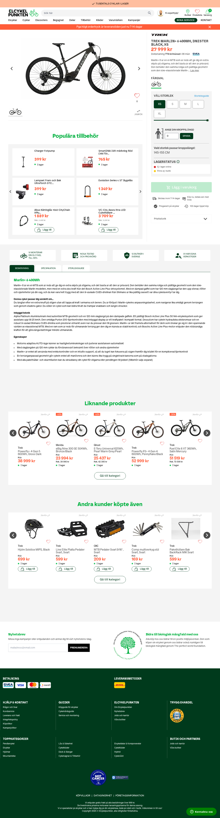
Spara (186, 136)
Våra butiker (119, 720)
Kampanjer (134, 20)
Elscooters (41, 20)
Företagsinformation (130, 795)
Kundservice (8, 711)
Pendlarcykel (8, 744)
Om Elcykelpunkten (123, 707)
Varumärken (116, 20)
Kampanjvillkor (9, 728)
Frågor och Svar (10, 707)
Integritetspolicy (10, 720)
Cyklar (26, 20)
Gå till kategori (110, 475)
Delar (72, 20)
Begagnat (58, 20)
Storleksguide (201, 96)
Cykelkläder (64, 748)
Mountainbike (9, 756)
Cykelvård (118, 756)
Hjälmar (6, 752)
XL (159, 114)
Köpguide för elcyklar (68, 707)
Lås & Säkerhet (66, 744)
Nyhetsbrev (119, 711)
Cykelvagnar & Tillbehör (69, 756)
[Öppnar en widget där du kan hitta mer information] (201, 812)
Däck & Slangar (66, 752)
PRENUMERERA (79, 648)
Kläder (99, 20)
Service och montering (69, 716)
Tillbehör (86, 20)
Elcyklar (12, 20)
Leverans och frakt (11, 716)
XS (159, 104)
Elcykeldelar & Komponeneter (127, 744)
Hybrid (117, 752)
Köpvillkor (7, 724)
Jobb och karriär (121, 716)
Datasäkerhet (103, 795)
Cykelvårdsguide (66, 711)
